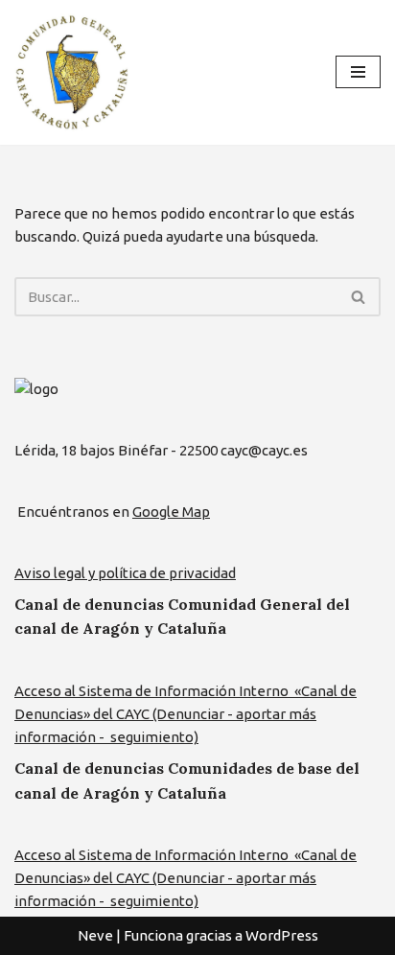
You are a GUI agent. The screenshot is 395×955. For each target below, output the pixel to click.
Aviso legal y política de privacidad (125, 573)
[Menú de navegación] (358, 72)
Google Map (171, 511)
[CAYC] (71, 72)
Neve (95, 935)
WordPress (281, 935)
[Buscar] (359, 296)
